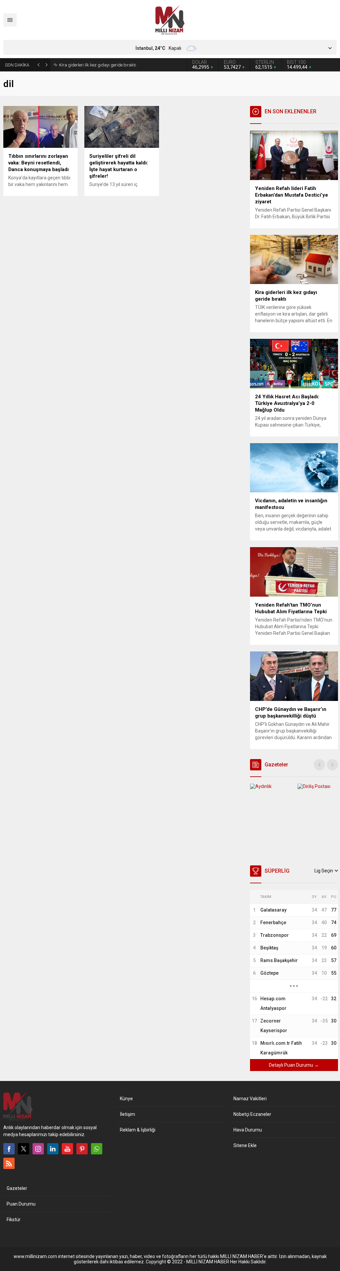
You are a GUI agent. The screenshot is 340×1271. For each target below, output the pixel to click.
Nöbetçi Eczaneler (252, 1114)
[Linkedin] (52, 1148)
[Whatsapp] (96, 1148)
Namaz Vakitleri (250, 1098)
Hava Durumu (247, 1129)
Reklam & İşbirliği (137, 1129)
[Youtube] (67, 1148)
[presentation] (319, 764)
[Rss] (9, 1163)
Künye (126, 1098)
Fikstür (14, 1219)
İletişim (127, 1114)
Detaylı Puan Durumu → (294, 1065)
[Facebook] (9, 1148)
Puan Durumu (21, 1204)
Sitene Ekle (245, 1145)
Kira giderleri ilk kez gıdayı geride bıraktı (97, 64)
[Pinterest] (82, 1148)
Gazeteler (17, 1188)
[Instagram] (38, 1148)
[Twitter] (23, 1148)
